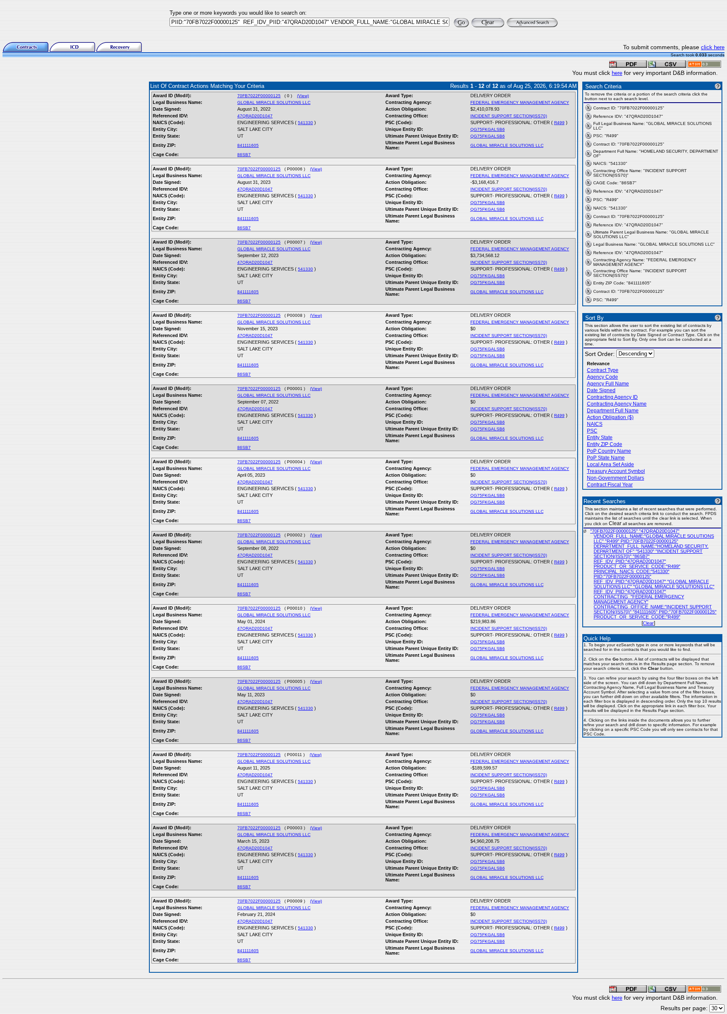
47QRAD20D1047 (255, 116)
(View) (303, 95)
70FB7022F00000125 (259, 95)
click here (712, 47)
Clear (648, 623)
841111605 (248, 145)
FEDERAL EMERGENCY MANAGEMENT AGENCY (519, 102)
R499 (559, 122)
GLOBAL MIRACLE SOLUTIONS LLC (273, 102)
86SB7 (244, 154)
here (617, 73)
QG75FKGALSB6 (487, 129)
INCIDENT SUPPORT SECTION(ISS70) (508, 116)
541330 (305, 122)
